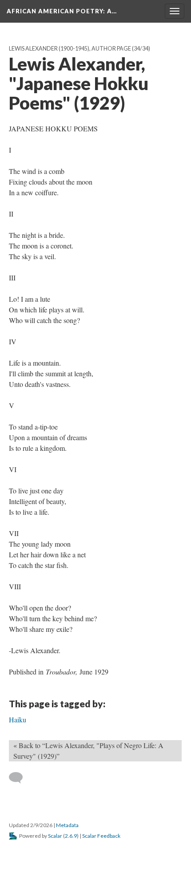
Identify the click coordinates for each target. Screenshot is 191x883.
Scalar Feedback (101, 835)
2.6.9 (71, 835)
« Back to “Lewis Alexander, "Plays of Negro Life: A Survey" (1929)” (88, 751)
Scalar (55, 835)
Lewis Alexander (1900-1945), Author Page (70, 48)
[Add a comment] (20, 778)
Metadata (67, 825)
